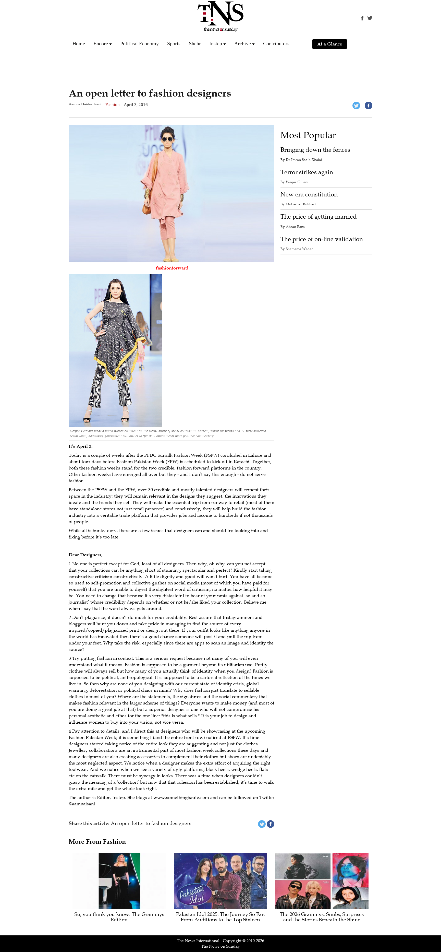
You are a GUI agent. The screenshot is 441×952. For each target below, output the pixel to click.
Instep (215, 43)
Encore (100, 43)
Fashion (112, 104)
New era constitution (309, 194)
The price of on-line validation (321, 239)
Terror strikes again (306, 172)
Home (78, 43)
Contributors (276, 43)
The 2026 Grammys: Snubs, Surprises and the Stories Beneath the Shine (322, 917)
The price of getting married (318, 216)
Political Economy (139, 43)
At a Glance (329, 44)
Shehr (195, 43)
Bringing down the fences (315, 150)
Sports (173, 43)
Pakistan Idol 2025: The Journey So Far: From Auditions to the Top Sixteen (220, 917)
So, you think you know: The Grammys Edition (119, 917)
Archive (242, 43)
